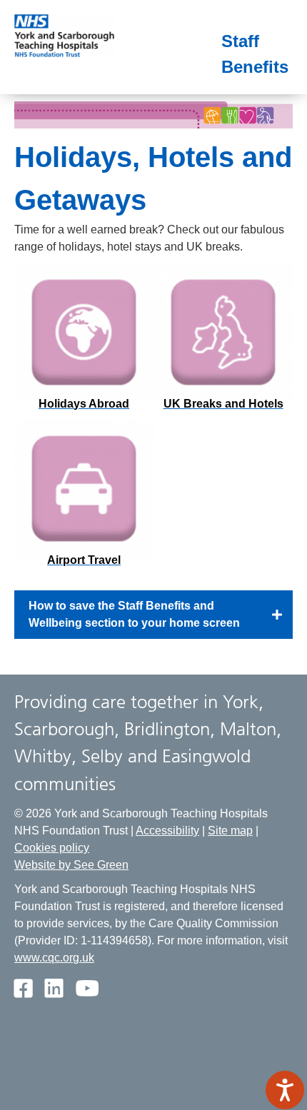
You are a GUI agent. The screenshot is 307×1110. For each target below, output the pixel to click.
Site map (230, 830)
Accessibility (167, 830)
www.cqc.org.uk (54, 958)
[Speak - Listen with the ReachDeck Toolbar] (285, 1090)
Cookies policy (51, 848)
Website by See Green (71, 865)
